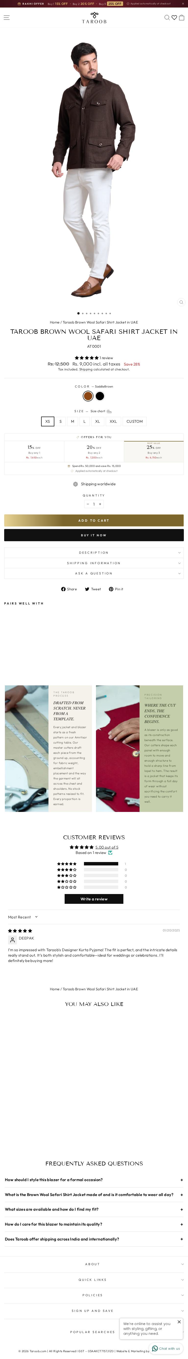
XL (97, 421)
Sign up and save (93, 1311)
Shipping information (94, 563)
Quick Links (93, 1280)
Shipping (86, 369)
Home (55, 322)
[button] (87, 357)
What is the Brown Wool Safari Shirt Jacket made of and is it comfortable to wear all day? (94, 1195)
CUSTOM (135, 421)
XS (47, 421)
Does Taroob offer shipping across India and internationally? (94, 1239)
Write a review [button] (94, 898)
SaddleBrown (88, 396)
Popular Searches (92, 1332)
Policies (92, 1295)
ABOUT (92, 1264)
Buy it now (94, 535)
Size (90, 411)
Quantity (94, 495)
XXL (113, 421)
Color (94, 386)
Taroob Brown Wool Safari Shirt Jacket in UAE (100, 322)
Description (94, 552)
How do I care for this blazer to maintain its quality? (94, 1224)
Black (100, 396)
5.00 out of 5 (106, 847)
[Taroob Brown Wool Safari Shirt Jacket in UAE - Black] (12, 649)
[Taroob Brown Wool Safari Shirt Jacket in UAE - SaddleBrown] (7, 649)
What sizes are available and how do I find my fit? (94, 1209)
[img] (20, 930)
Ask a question (94, 573)
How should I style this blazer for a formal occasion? (94, 1180)
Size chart (98, 411)
